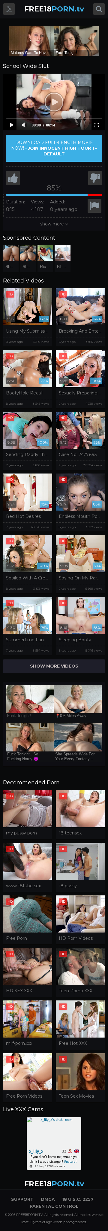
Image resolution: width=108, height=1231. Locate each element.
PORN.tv (54, 9)
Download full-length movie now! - (54, 148)
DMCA (48, 1199)
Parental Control (54, 1206)
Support (22, 1199)
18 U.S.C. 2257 (78, 1199)
